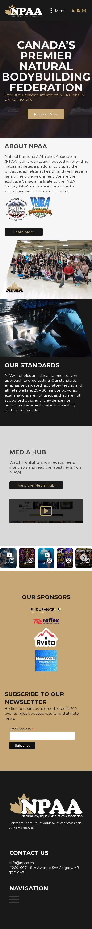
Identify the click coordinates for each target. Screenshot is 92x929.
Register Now (46, 114)
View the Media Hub (36, 485)
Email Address (21, 729)
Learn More (23, 232)
